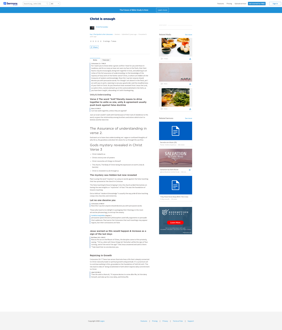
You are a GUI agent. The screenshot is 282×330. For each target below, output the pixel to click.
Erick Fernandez (102, 27)
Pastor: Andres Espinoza (168, 145)
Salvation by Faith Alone (169, 169)
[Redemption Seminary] (175, 220)
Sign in (275, 3)
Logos (102, 321)
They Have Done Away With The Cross (174, 197)
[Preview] (189, 169)
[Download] (190, 58)
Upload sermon (240, 3)
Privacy (165, 321)
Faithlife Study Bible (98, 215)
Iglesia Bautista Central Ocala (169, 172)
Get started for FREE (257, 3)
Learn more (162, 10)
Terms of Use (178, 321)
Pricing (229, 3)
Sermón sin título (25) (168, 142)
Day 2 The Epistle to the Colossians (101, 34)
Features (220, 3)
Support (191, 321)
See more (188, 34)
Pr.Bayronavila (164, 199)
